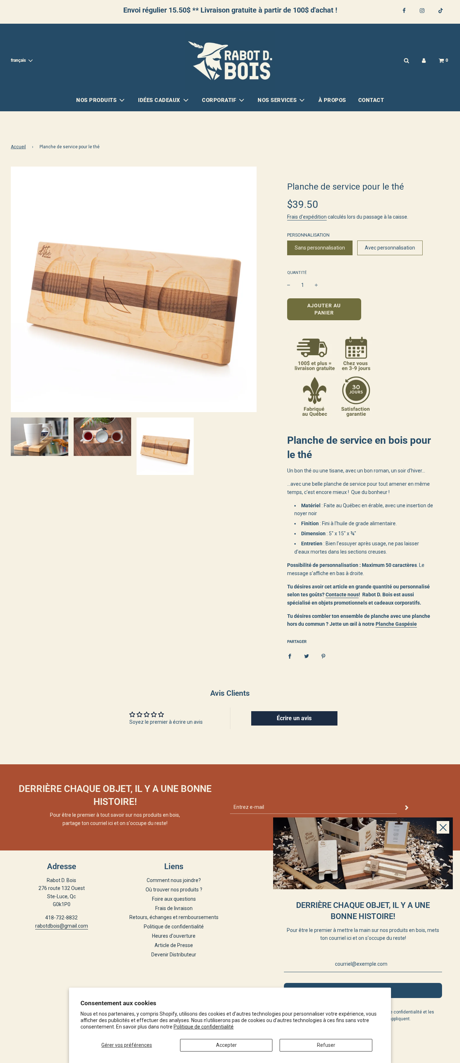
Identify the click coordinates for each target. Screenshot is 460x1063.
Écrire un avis (294, 718)
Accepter (226, 1045)
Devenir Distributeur (173, 954)
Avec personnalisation (390, 248)
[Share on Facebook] (290, 656)
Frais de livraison (174, 908)
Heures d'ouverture (174, 936)
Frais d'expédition (307, 217)
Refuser (326, 1045)
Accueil (18, 146)
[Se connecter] (423, 60)
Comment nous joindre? (174, 880)
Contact (371, 100)
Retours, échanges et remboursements (173, 917)
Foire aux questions (174, 899)
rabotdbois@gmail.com (61, 926)
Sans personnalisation (320, 248)
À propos (332, 100)
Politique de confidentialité (204, 1027)
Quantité (297, 272)
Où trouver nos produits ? (174, 889)
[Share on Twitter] (306, 656)
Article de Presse (174, 945)
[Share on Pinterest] (323, 656)
